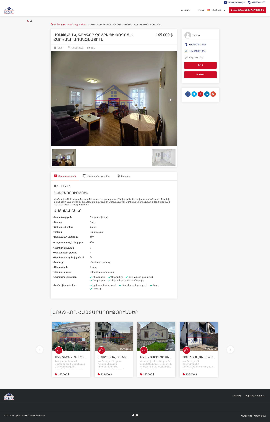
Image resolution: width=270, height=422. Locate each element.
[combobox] (219, 10)
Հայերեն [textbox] (216, 10)
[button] (170, 99)
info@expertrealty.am (237, 3)
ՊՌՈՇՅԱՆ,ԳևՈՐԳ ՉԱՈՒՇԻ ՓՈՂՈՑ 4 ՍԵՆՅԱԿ (199, 357)
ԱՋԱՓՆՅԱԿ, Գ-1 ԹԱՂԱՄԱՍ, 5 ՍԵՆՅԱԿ (71, 357)
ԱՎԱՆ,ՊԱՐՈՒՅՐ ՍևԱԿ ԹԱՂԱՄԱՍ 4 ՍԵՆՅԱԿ (156, 357)
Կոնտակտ (260, 416)
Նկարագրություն (67, 176)
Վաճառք (236, 396)
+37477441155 (258, 3)
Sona (196, 35)
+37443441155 (197, 51)
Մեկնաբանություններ (98, 176)
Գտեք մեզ (246, 416)
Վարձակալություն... (255, 396)
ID (28, 21)
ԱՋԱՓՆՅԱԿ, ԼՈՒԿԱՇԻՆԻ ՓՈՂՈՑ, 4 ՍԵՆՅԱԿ (114, 357)
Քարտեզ (125, 176)
